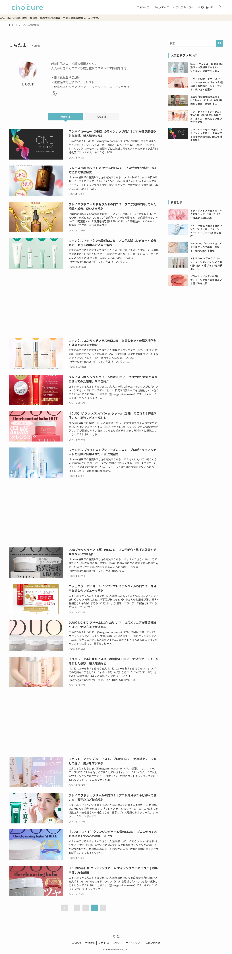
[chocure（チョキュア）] (28, 7)
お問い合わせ (153, 942)
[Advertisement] (84, 303)
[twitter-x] (54, 93)
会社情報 (90, 942)
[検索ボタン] (219, 7)
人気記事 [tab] (102, 116)
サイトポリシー (134, 942)
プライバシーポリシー (110, 942)
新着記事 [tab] (66, 116)
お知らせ (77, 942)
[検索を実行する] (219, 43)
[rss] (118, 936)
